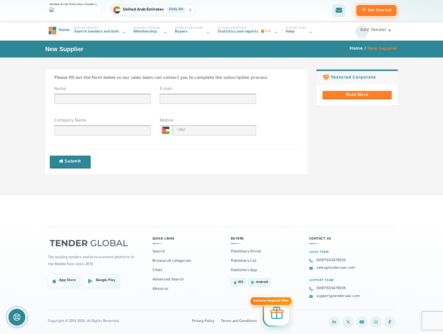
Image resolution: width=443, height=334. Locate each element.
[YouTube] (362, 322)
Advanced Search (168, 280)
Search (158, 252)
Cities (157, 270)
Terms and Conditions (239, 321)
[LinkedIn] (334, 322)
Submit (72, 161)
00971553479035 (331, 260)
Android (262, 282)
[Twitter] (348, 322)
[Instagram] (375, 322)
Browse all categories (171, 261)
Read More (357, 95)
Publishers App (244, 270)
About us (160, 289)
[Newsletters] (338, 10)
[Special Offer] (276, 313)
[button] (153, 10)
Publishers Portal (246, 252)
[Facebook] (389, 322)
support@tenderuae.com (338, 296)
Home (356, 49)
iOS (240, 282)
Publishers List (243, 261)
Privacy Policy (203, 321)
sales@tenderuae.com (335, 268)
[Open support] (16, 317)
